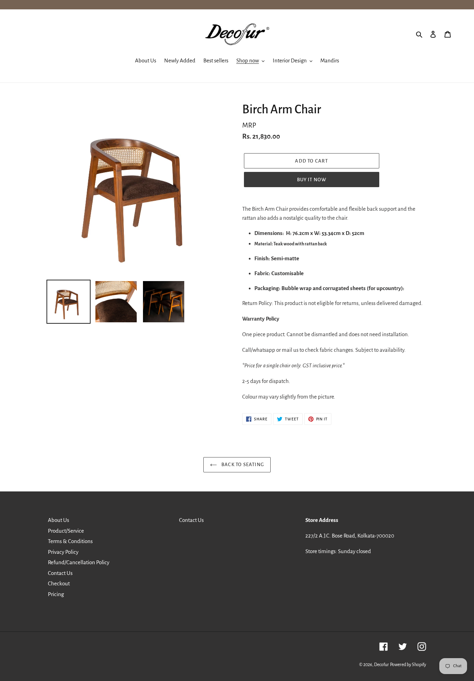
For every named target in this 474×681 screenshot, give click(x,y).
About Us (58, 520)
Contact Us (60, 573)
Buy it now (312, 179)
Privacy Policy (63, 552)
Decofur (381, 664)
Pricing (56, 594)
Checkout (59, 583)
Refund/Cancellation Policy (78, 562)
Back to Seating (242, 464)
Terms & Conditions (70, 541)
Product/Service (66, 531)
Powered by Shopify (408, 664)
